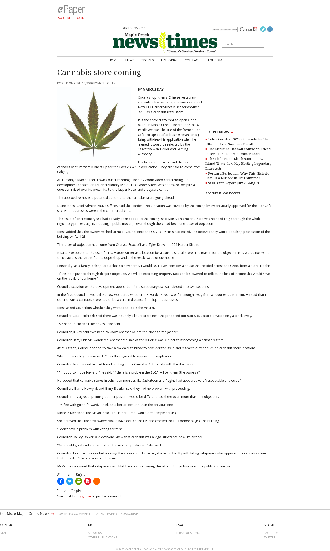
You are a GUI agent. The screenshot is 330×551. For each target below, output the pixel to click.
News (129, 60)
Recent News (219, 131)
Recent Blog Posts (225, 192)
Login (80, 18)
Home (113, 60)
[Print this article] (78, 481)
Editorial (169, 60)
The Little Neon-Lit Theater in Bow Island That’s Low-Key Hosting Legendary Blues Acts (238, 163)
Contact (192, 60)
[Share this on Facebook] (60, 481)
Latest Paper (106, 513)
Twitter (269, 537)
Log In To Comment (73, 513)
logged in (84, 496)
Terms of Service (188, 533)
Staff (4, 533)
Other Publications (102, 537)
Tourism (214, 60)
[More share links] (96, 481)
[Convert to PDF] (87, 481)
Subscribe (65, 18)
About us (95, 533)
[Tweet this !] (69, 481)
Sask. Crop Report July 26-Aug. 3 (233, 183)
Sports (147, 60)
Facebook (271, 533)
